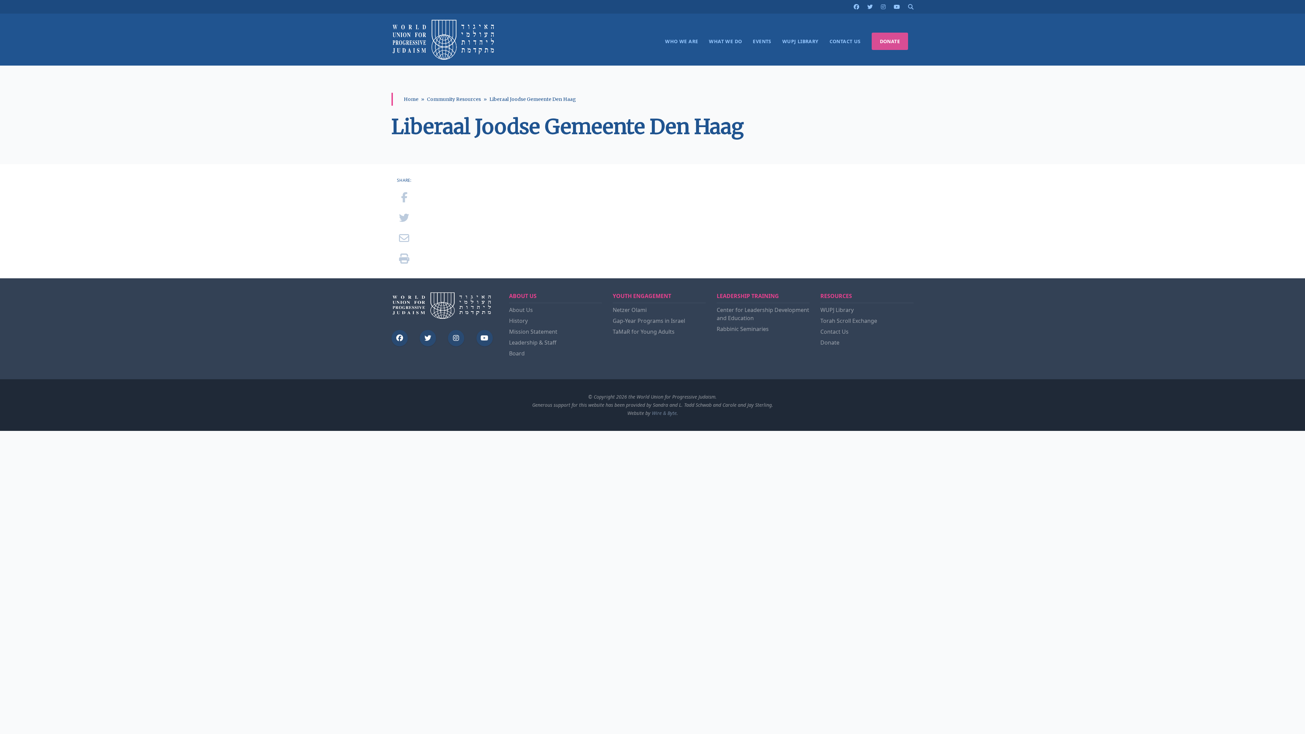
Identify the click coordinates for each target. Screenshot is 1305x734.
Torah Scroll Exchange (848, 321)
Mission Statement (533, 331)
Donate (829, 342)
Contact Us (834, 331)
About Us (521, 310)
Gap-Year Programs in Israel (649, 321)
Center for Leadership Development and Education (763, 314)
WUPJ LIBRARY (800, 41)
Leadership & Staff (532, 342)
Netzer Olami (630, 310)
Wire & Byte (664, 413)
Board (517, 353)
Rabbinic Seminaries (743, 329)
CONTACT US (845, 41)
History (518, 321)
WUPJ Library (837, 310)
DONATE (890, 41)
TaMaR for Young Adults (644, 331)
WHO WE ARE (681, 41)
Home (411, 99)
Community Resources (454, 99)
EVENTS (762, 41)
